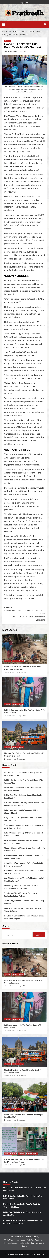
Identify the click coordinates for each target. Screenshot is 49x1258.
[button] (4, 24)
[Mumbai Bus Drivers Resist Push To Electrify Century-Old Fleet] (24, 735)
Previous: (23, 609)
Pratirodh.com (38, 1254)
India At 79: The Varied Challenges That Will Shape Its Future (22, 909)
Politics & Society (17, 661)
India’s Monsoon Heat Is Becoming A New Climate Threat (21, 811)
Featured (7, 41)
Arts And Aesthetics (35, 1240)
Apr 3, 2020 (23, 51)
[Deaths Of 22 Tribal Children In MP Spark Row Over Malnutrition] (24, 649)
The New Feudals (10, 1243)
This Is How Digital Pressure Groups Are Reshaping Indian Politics (20, 894)
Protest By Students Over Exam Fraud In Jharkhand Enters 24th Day (21, 887)
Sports (24, 1246)
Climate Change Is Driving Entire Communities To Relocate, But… (24, 849)
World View (8, 1240)
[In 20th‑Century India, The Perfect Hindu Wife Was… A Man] (24, 692)
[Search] (45, 24)
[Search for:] (18, 934)
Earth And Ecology (11, 1153)
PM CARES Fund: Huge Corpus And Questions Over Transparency (23, 841)
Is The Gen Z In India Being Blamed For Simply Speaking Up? (23, 796)
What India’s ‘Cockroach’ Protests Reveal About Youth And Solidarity (24, 871)
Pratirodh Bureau (11, 51)
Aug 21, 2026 (22, 1120)
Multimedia (24, 1243)
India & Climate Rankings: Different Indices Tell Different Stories (23, 834)
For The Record (37, 1243)
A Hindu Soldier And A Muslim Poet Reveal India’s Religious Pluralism (24, 856)
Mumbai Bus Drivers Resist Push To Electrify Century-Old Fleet (22, 788)
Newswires (20, 1240)
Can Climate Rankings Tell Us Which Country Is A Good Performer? (24, 879)
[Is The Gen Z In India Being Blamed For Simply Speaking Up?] (24, 1097)
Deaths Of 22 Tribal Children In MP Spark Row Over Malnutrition (23, 773)
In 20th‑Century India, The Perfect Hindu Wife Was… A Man (23, 781)
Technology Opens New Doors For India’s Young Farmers (24, 902)
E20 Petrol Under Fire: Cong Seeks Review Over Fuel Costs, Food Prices (24, 804)
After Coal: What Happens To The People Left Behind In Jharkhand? (23, 864)
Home (10, 1236)
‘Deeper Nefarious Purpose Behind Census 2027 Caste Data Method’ (24, 826)
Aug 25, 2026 (22, 672)
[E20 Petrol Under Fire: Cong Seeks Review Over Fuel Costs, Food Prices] (24, 1141)
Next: (28, 617)
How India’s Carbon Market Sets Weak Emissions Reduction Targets (24, 917)
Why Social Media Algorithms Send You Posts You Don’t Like (23, 819)
